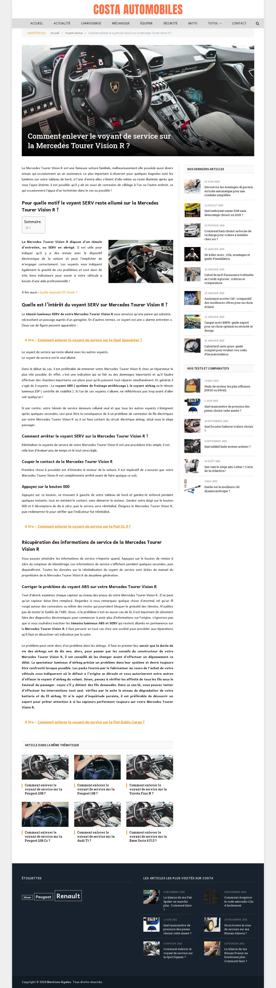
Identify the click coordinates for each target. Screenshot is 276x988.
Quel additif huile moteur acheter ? (227, 446)
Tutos (213, 23)
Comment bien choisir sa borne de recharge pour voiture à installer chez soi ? (227, 235)
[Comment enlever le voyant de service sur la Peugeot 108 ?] (97, 767)
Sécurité (170, 23)
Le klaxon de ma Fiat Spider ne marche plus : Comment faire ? (177, 903)
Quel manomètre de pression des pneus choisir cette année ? (227, 408)
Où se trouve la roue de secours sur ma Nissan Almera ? (237, 929)
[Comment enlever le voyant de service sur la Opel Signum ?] (151, 948)
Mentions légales (59, 982)
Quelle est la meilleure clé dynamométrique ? (222, 489)
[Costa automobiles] (138, 9)
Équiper (146, 23)
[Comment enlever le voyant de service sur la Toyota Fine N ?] (149, 767)
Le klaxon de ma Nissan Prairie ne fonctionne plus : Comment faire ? (236, 955)
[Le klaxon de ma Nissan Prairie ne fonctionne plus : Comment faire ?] (212, 948)
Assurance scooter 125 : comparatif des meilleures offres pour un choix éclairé (228, 302)
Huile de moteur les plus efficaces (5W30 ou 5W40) (227, 388)
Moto (192, 23)
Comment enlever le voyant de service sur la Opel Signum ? (178, 953)
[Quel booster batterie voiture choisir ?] (192, 426)
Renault (68, 895)
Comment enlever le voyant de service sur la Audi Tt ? (96, 836)
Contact (239, 23)
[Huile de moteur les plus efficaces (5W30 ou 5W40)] (192, 386)
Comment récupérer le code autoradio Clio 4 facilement (239, 901)
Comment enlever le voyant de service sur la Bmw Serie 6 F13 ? (148, 836)
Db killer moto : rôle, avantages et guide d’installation (227, 257)
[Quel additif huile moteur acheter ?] (192, 446)
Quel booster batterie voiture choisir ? (228, 429)
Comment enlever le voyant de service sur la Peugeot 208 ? (43, 789)
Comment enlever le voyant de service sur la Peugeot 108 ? (96, 789)
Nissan (27, 897)
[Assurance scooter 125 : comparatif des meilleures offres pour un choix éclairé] (192, 298)
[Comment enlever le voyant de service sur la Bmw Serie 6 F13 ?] (149, 814)
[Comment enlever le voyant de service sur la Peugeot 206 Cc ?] (45, 814)
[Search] (257, 23)
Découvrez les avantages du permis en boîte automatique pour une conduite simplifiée (228, 191)
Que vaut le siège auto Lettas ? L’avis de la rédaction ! (228, 469)
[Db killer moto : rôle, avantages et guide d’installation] (192, 254)
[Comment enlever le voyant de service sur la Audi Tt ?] (97, 814)
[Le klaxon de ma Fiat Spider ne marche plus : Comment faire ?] (151, 897)
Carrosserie (91, 23)
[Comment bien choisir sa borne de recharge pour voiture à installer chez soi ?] (192, 230)
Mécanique (121, 23)
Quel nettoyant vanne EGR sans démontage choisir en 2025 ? (225, 213)
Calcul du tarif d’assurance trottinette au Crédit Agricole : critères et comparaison (229, 279)
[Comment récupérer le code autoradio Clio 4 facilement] (212, 897)
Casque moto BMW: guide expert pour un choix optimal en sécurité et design (228, 326)
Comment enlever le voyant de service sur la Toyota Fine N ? (148, 789)
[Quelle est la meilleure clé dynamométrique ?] (192, 486)
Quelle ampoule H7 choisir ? (59, 292)
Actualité (62, 23)
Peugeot (43, 897)
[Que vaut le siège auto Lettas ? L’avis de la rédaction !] (192, 466)
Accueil (36, 23)
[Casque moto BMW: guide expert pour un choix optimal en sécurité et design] (192, 322)
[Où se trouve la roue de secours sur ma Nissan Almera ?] (212, 924)
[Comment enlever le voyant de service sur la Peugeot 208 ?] (45, 767)
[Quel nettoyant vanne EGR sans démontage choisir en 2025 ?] (192, 210)
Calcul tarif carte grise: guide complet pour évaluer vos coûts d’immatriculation (225, 350)
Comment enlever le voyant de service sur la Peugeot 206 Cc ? (43, 836)
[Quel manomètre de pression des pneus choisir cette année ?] (192, 406)
